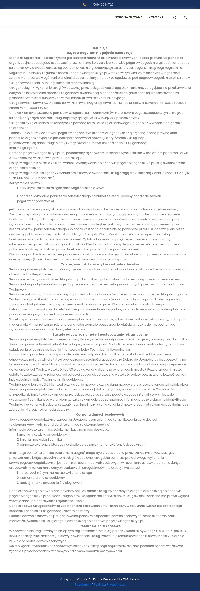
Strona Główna (129, 17)
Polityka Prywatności (110, 584)
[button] (174, 17)
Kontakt (155, 17)
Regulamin (83, 584)
